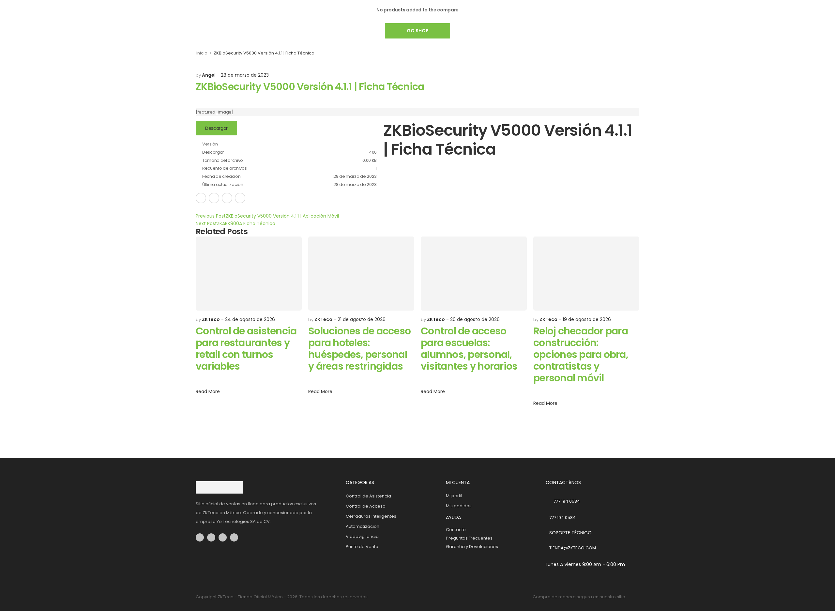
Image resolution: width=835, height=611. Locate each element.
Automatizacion (362, 526)
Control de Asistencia (368, 496)
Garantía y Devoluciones (472, 546)
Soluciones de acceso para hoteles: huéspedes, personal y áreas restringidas (359, 348)
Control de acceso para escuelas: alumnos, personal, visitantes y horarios (469, 348)
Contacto (456, 529)
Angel (209, 75)
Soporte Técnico (570, 532)
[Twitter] (214, 198)
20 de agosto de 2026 (475, 319)
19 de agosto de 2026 (587, 319)
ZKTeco (211, 319)
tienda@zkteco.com (572, 548)
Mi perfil (454, 496)
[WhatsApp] (227, 198)
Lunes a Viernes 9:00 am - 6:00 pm (585, 564)
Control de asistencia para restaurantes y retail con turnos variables (246, 348)
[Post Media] (249, 274)
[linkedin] (234, 537)
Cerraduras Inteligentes (371, 516)
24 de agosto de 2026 (250, 319)
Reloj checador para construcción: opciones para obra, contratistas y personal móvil (580, 354)
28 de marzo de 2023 (245, 75)
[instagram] (211, 537)
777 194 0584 (567, 501)
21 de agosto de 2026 (362, 319)
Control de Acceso (366, 506)
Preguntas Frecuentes (469, 538)
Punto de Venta (362, 546)
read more (208, 392)
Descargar (216, 128)
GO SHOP (418, 30)
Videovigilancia (362, 536)
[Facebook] (201, 198)
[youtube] (223, 537)
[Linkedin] (240, 198)
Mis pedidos (459, 506)
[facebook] (200, 537)
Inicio (201, 53)
